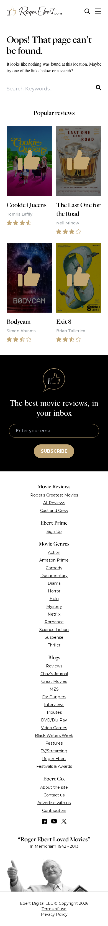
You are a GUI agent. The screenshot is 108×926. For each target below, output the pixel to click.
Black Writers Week (54, 735)
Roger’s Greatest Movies (54, 495)
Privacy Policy (54, 914)
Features (54, 743)
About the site (54, 787)
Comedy (54, 567)
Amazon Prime (54, 560)
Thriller (54, 645)
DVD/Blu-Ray (54, 720)
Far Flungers (54, 696)
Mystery (54, 606)
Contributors (54, 810)
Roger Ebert (54, 758)
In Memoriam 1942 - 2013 (54, 846)
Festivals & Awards (54, 766)
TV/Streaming (54, 750)
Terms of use (54, 908)
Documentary (54, 575)
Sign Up (54, 531)
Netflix (54, 614)
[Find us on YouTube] (54, 821)
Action (54, 552)
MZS (54, 689)
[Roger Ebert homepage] (34, 11)
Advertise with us (54, 802)
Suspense (54, 637)
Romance (54, 621)
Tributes (54, 712)
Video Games (54, 727)
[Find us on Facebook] (44, 821)
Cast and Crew (54, 510)
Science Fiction (54, 629)
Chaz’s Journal (54, 673)
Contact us (54, 795)
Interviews (54, 704)
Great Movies (54, 681)
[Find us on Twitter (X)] (63, 821)
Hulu (54, 598)
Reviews (54, 666)
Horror (54, 591)
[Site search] (87, 11)
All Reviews (54, 502)
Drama (54, 583)
